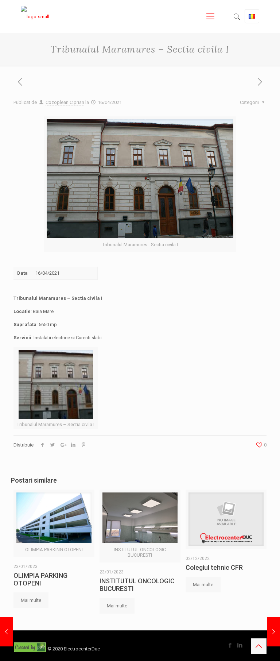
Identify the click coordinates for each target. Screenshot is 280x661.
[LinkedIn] (240, 645)
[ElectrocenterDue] (35, 16)
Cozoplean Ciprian (65, 102)
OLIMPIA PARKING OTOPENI (40, 579)
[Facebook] (230, 645)
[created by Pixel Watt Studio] (30, 649)
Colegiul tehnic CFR (214, 567)
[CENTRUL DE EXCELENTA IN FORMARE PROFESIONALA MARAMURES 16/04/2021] (6, 631)
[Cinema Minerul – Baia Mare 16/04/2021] (273, 631)
